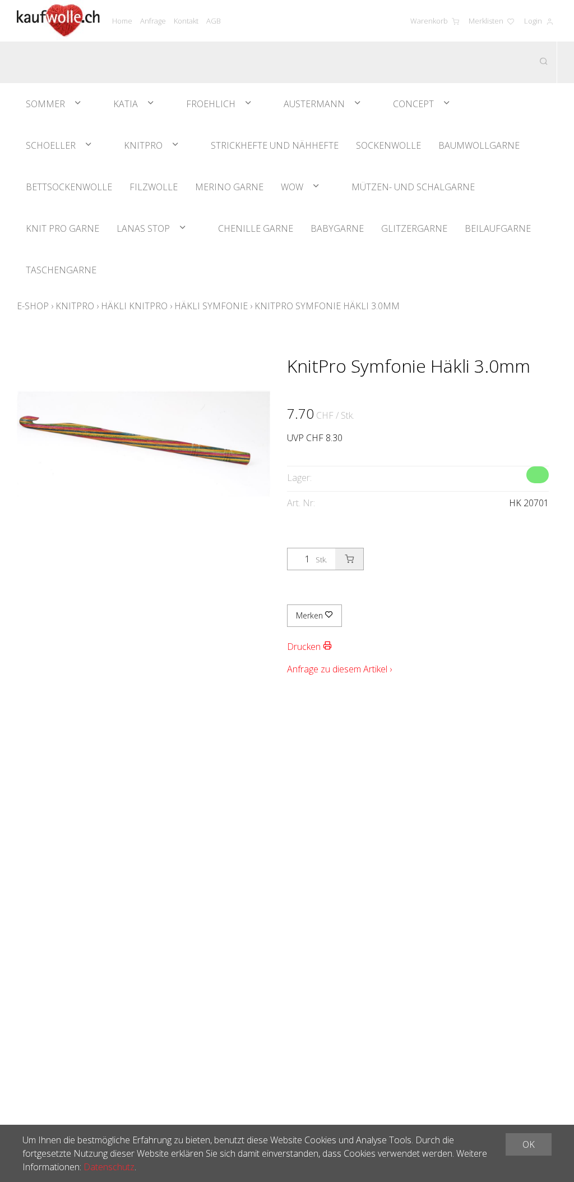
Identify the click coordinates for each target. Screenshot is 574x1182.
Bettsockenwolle (69, 187)
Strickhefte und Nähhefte (275, 145)
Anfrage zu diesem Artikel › (339, 669)
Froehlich (210, 104)
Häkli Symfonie (211, 306)
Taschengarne (61, 270)
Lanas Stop (143, 228)
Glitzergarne (414, 228)
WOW (292, 187)
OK (528, 1144)
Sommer (45, 104)
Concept (413, 104)
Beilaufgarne (498, 228)
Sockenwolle (388, 145)
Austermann (314, 104)
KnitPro (143, 145)
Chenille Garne (255, 228)
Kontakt (186, 21)
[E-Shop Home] (58, 21)
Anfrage (153, 21)
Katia (125, 104)
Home (122, 21)
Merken (310, 615)
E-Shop (33, 306)
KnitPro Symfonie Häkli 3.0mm (327, 306)
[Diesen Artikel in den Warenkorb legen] (349, 559)
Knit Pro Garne (62, 228)
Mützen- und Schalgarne (413, 187)
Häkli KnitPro (134, 306)
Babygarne (337, 228)
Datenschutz (109, 1167)
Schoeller (51, 145)
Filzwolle (153, 187)
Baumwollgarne (479, 145)
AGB (213, 21)
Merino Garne (229, 187)
